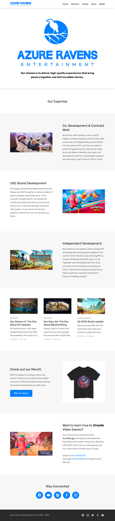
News (93, 4)
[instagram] (75, 495)
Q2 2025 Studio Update (90, 321)
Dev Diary (14, 318)
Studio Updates (84, 318)
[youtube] (48, 495)
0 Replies (14, 339)
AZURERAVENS (79, 459)
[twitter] (93, 515)
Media (102, 4)
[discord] (39, 495)
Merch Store (21, 393)
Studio (85, 4)
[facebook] (66, 495)
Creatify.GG (80, 455)
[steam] (57, 495)
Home (65, 4)
